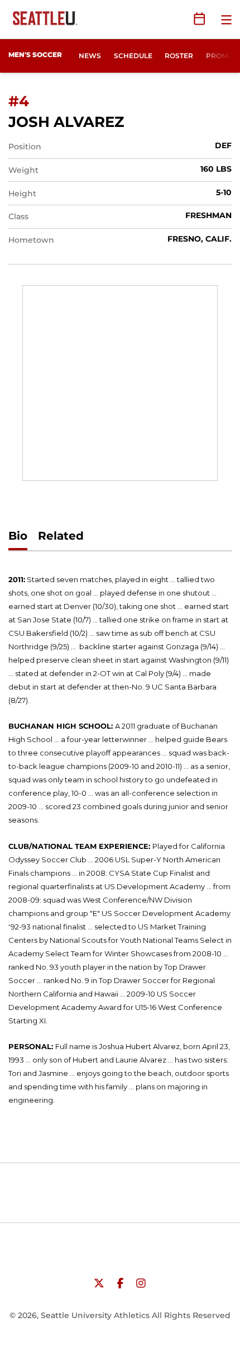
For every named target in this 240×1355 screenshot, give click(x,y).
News (90, 55)
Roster (179, 55)
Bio (17, 563)
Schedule (133, 55)
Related (61, 563)
